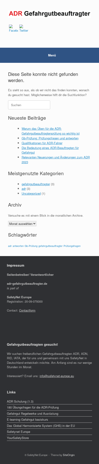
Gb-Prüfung (31, 246)
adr (24, 188)
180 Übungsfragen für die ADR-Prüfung (33, 407)
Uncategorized (31, 193)
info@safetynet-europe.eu (57, 376)
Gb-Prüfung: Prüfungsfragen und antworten (50, 138)
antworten (18, 246)
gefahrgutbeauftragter (36, 184)
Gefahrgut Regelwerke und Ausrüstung (32, 413)
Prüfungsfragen (72, 246)
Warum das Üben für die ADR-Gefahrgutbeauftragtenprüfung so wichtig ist (51, 130)
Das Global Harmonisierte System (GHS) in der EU (41, 425)
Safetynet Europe (18, 431)
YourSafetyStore (18, 438)
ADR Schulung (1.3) (20, 401)
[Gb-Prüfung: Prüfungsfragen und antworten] (49, 14)
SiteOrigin (69, 455)
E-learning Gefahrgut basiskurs (27, 419)
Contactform (27, 310)
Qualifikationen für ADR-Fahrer (42, 143)
